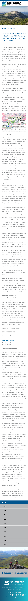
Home (3, 587)
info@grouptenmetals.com (9, 340)
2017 (5, 545)
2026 (5, 506)
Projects (15, 587)
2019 (5, 536)
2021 (5, 527)
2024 (5, 515)
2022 (5, 523)
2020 (5, 532)
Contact (12, 589)
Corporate (9, 587)
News (8, 589)
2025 (5, 510)
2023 (5, 519)
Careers (18, 589)
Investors (22, 587)
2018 (5, 540)
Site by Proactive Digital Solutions (14, 597)
